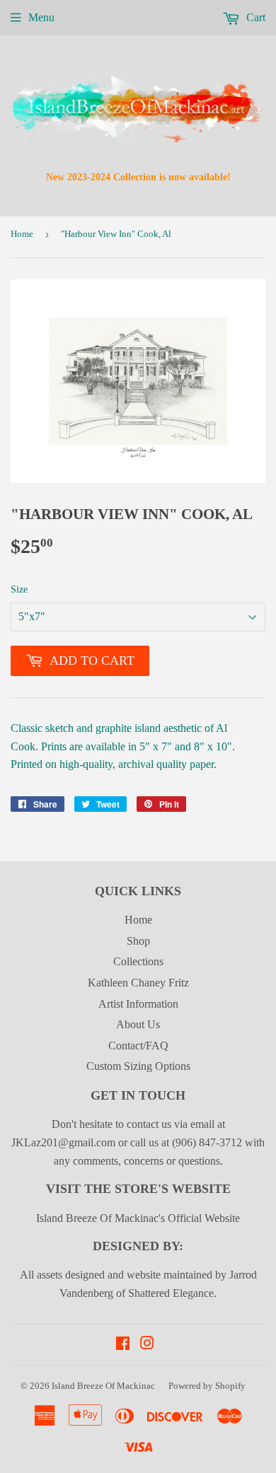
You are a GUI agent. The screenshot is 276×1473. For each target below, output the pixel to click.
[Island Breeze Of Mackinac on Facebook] (122, 1345)
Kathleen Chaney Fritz (138, 983)
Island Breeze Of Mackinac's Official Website (138, 1218)
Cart (254, 17)
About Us (138, 1024)
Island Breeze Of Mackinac (103, 1385)
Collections (138, 961)
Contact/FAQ (138, 1046)
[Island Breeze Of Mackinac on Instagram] (147, 1345)
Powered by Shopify (207, 1385)
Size (19, 589)
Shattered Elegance (171, 1293)
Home (22, 233)
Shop (138, 941)
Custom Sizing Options (138, 1066)
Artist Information (138, 1004)
